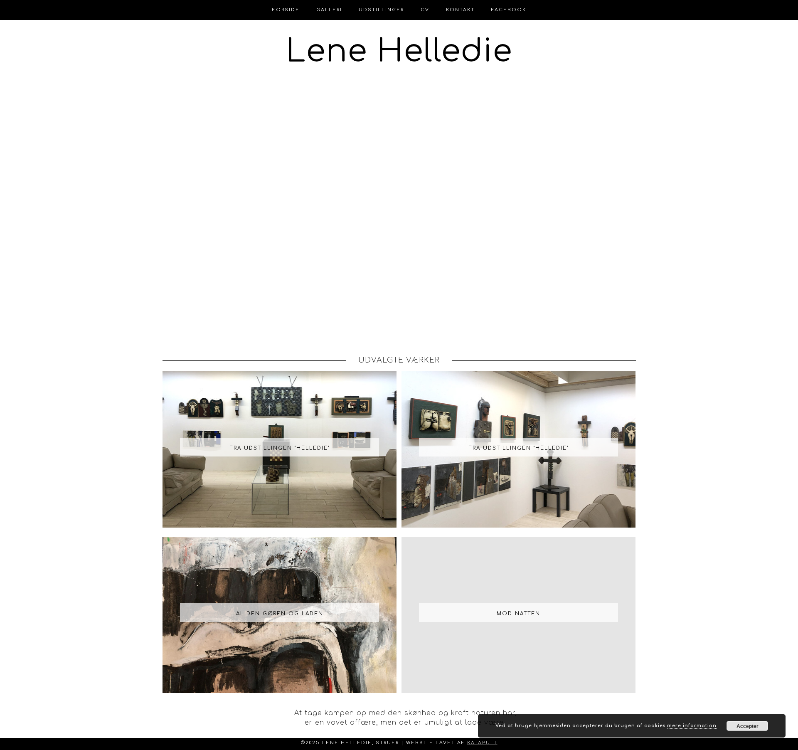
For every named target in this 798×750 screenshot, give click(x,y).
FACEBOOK (508, 9)
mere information (692, 725)
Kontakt (460, 9)
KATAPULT (482, 742)
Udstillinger (381, 9)
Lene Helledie (399, 51)
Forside (286, 9)
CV (425, 9)
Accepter (747, 726)
